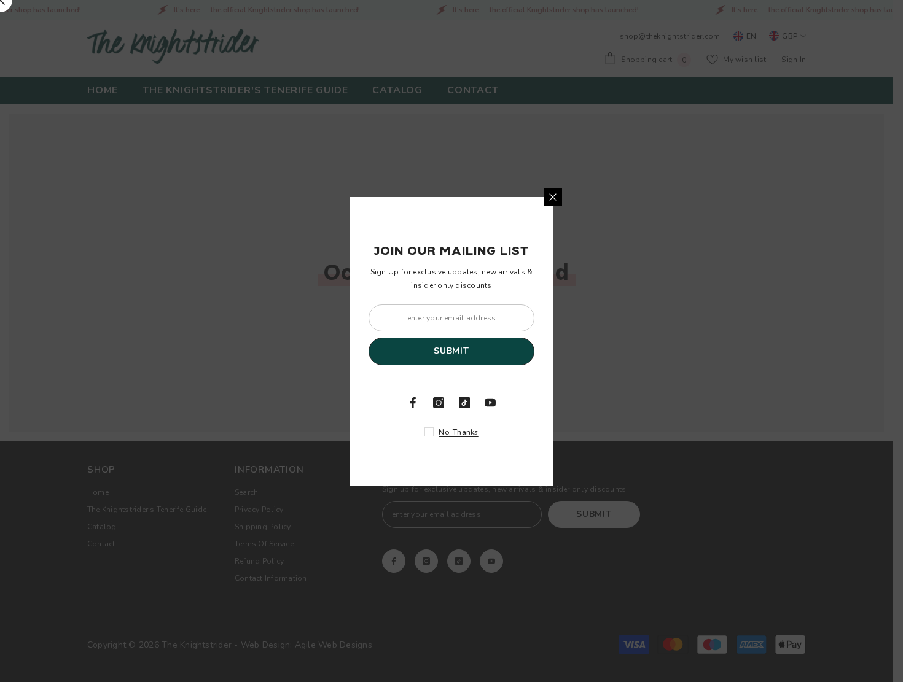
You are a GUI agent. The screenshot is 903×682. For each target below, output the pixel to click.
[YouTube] (490, 403)
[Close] (553, 197)
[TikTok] (464, 403)
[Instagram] (439, 403)
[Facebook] (413, 403)
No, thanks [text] (458, 432)
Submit (451, 351)
